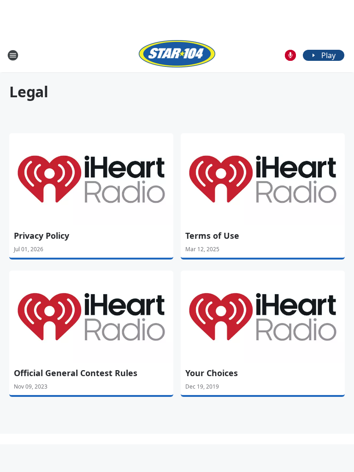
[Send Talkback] (290, 55)
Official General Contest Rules (75, 373)
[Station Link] (177, 55)
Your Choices (211, 373)
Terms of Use (212, 235)
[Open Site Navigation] (12, 55)
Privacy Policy (41, 235)
